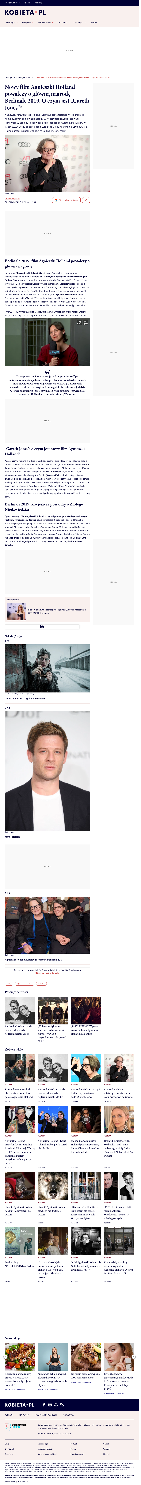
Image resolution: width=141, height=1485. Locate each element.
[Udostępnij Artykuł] (86, 200)
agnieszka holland (24, 983)
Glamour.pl (9, 1449)
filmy (9, 983)
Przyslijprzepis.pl (77, 1454)
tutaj (26, 1482)
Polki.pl (73, 1449)
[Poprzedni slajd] (5, 1357)
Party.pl (73, 1444)
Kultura (41, 983)
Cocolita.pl (9, 1454)
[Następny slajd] (133, 1357)
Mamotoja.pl (43, 1444)
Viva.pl (106, 1444)
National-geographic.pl (47, 1454)
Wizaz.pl (106, 1449)
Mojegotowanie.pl (45, 1449)
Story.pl (106, 1454)
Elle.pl (7, 1444)
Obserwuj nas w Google (68, 200)
